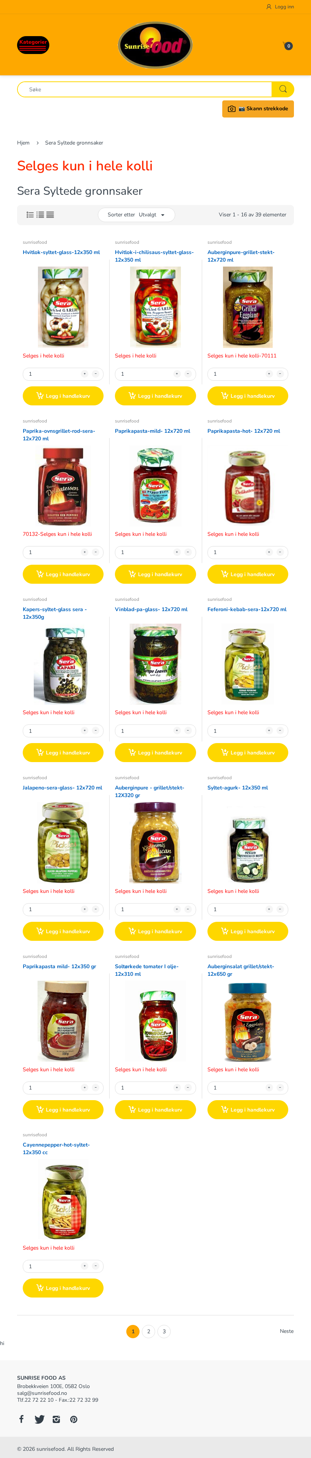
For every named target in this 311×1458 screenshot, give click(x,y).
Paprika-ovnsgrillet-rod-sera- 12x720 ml (59, 434)
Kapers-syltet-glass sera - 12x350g (55, 613)
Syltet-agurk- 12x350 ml (237, 787)
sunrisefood (35, 242)
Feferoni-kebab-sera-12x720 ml (246, 609)
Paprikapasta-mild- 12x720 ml (152, 431)
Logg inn (284, 6)
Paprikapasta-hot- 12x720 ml (243, 431)
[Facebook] (21, 1419)
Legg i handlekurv (68, 396)
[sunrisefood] (155, 44)
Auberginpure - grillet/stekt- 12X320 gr (149, 791)
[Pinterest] (73, 1419)
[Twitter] (39, 1419)
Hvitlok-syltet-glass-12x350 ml (61, 252)
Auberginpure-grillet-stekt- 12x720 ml (241, 256)
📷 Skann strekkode (263, 108)
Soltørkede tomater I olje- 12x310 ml (147, 970)
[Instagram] (56, 1419)
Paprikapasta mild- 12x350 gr (59, 966)
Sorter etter (121, 214)
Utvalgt (147, 214)
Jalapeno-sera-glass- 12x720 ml (62, 787)
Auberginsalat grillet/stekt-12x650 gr (240, 970)
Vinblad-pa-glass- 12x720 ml (151, 609)
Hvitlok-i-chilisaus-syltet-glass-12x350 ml (154, 256)
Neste (287, 1331)
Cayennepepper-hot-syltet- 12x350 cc (56, 1148)
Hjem (23, 142)
